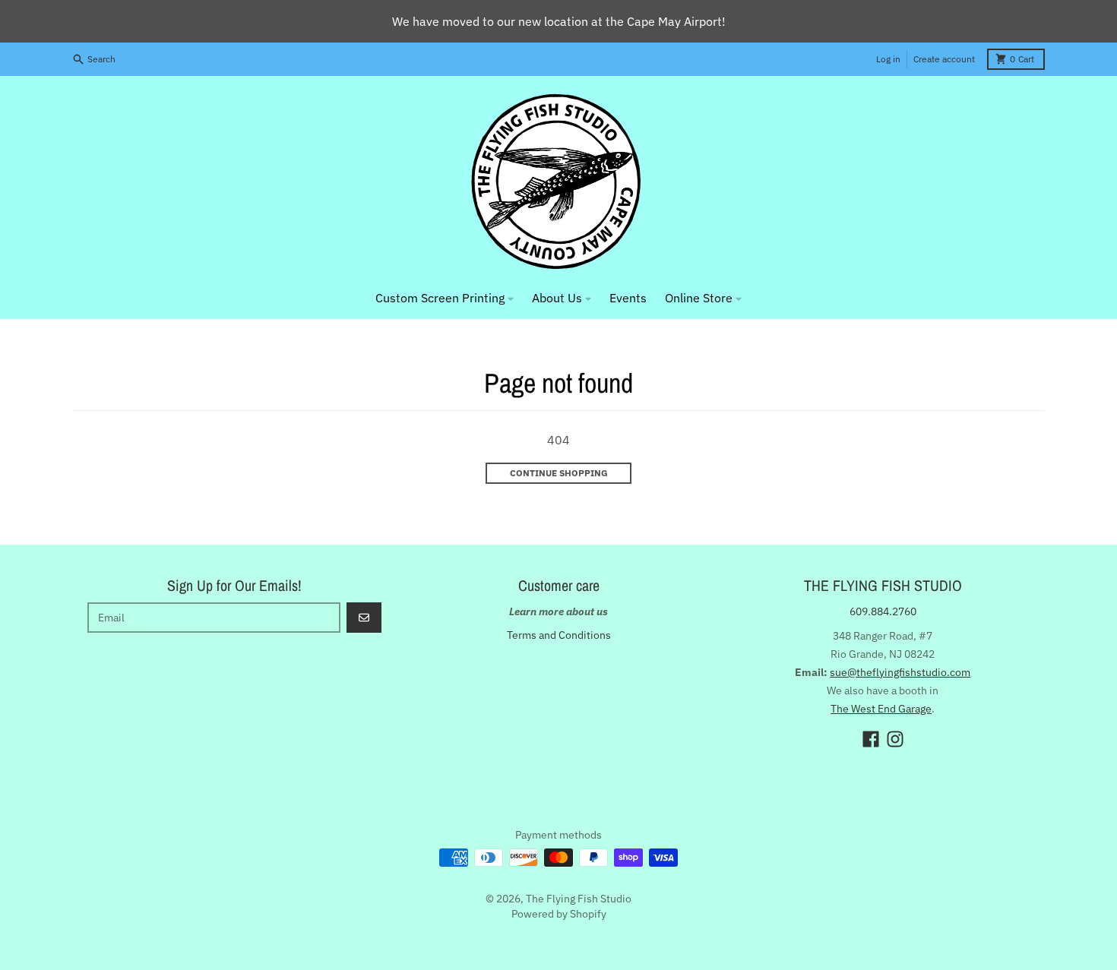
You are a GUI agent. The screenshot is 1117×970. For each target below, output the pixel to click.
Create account (944, 59)
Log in (888, 59)
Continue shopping (559, 473)
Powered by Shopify (558, 914)
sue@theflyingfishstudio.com (900, 672)
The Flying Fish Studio (578, 898)
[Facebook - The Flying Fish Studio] (871, 739)
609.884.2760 (883, 611)
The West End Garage (881, 709)
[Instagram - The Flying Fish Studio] (895, 739)
